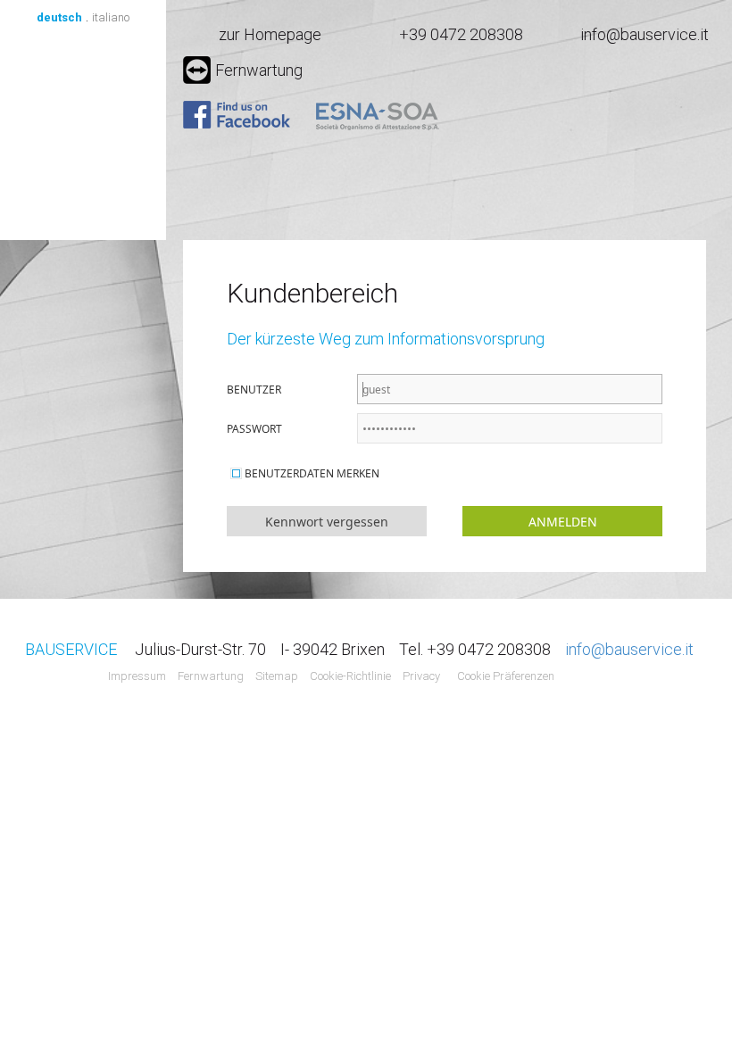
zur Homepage (270, 34)
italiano (110, 17)
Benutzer (254, 389)
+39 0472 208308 (461, 34)
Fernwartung (259, 70)
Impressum (137, 676)
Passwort (254, 428)
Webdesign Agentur (594, 677)
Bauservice (83, 133)
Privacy (421, 676)
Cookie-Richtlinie (350, 676)
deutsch (59, 17)
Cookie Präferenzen (505, 676)
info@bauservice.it (644, 34)
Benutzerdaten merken (312, 473)
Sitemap (276, 676)
